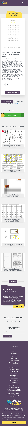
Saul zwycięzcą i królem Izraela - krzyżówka (13, 171)
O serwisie (14, 349)
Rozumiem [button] (14, 422)
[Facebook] (4, 84)
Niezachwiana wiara (14, 367)
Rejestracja (14, 353)
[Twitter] (7, 84)
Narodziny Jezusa (14, 378)
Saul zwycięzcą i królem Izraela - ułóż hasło (13, 245)
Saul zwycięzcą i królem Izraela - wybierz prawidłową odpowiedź (13, 269)
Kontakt (14, 351)
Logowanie (14, 355)
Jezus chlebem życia (14, 384)
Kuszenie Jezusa (14, 380)
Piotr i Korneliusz (14, 396)
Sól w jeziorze (14, 373)
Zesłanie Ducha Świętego (14, 393)
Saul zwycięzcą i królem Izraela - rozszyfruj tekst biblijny (13, 220)
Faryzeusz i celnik (14, 382)
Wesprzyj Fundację (14, 387)
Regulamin (14, 358)
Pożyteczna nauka (14, 371)
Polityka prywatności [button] (7, 419)
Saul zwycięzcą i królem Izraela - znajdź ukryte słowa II (13, 195)
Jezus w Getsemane (14, 385)
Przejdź (16, 103)
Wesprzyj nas (18, 306)
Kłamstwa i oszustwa (14, 366)
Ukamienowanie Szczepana (14, 395)
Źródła (14, 356)
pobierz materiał (12, 92)
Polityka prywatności (14, 360)
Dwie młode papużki (14, 369)
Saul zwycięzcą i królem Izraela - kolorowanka (13, 146)
